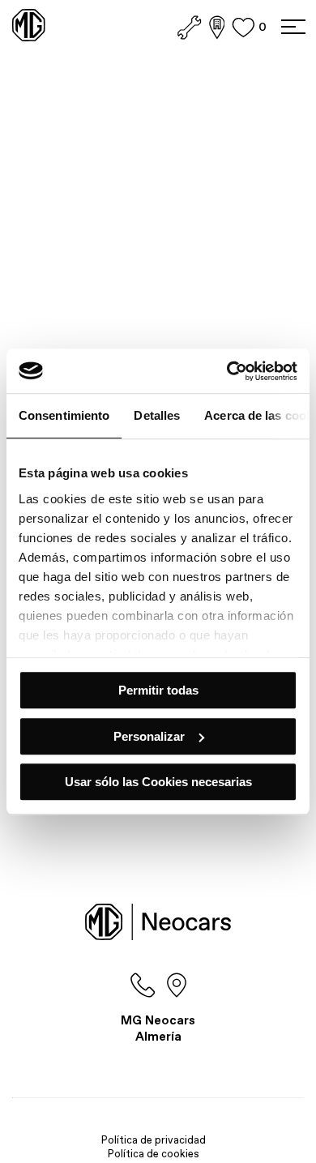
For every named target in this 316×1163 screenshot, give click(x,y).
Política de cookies (153, 1154)
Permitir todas (158, 690)
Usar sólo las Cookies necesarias (158, 782)
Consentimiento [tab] (64, 415)
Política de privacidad (153, 1140)
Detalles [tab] (157, 415)
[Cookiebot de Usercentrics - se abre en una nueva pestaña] (227, 371)
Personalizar (149, 736)
